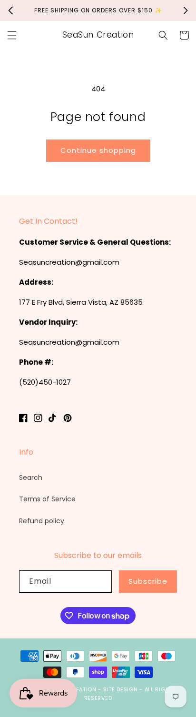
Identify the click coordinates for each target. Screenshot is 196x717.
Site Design (120, 689)
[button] (11, 35)
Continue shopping (98, 150)
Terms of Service (47, 499)
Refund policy (41, 521)
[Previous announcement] (10, 10)
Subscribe (147, 581)
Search (30, 477)
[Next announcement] (185, 10)
